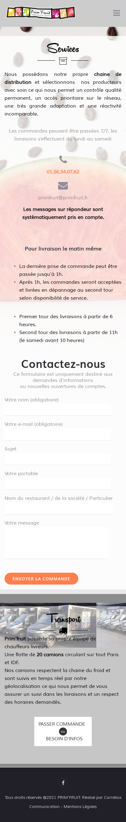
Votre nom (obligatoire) (32, 400)
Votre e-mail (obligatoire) (34, 424)
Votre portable (21, 474)
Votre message (22, 523)
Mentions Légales (80, 806)
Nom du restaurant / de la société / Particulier (59, 498)
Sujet (11, 449)
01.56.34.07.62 (63, 172)
